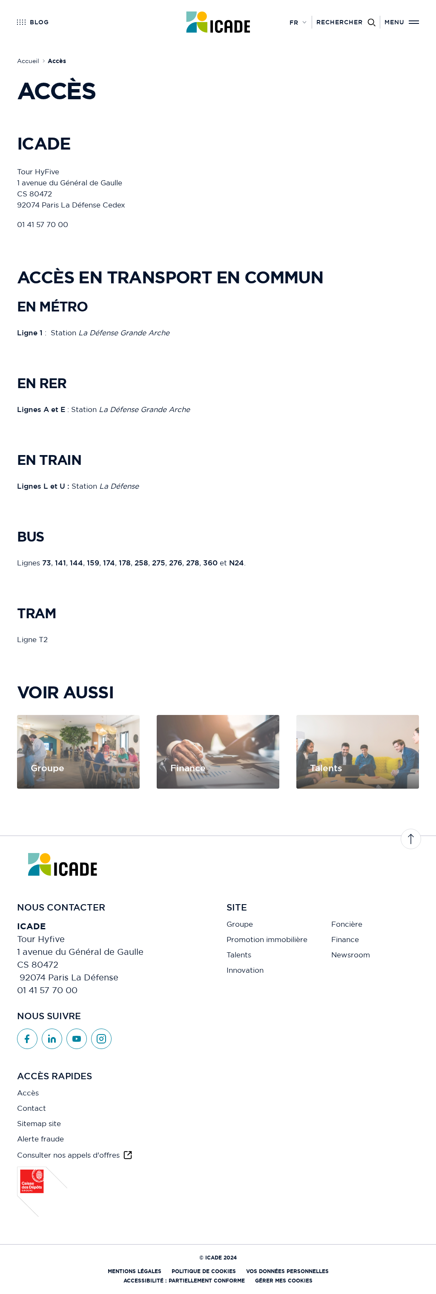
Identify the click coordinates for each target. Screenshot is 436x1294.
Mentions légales (134, 1271)
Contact (31, 1108)
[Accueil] (218, 22)
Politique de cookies (204, 1271)
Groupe (240, 924)
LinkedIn (52, 1039)
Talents (239, 955)
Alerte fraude (40, 1139)
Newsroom (350, 955)
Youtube (76, 1039)
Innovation (245, 970)
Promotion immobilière (267, 939)
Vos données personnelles (287, 1271)
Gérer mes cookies (284, 1280)
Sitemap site (39, 1123)
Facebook (27, 1039)
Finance (345, 939)
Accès (28, 1093)
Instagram (101, 1039)
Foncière (346, 924)
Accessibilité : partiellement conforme (184, 1280)
